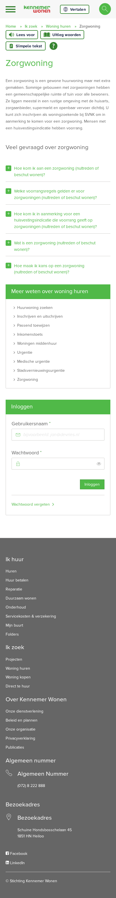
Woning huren (58, 26)
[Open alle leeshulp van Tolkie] (53, 46)
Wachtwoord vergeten (31, 504)
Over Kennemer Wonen (36, 699)
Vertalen (78, 9)
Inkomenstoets (30, 334)
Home (11, 26)
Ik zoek (31, 26)
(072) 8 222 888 (31, 785)
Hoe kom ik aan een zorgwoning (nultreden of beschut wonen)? (56, 171)
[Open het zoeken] (104, 9)
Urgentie (24, 352)
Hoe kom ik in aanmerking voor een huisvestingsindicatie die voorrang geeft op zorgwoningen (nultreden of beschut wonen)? (55, 220)
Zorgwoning (27, 379)
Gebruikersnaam (41, 423)
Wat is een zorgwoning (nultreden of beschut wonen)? (54, 246)
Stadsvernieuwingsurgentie (41, 370)
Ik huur (15, 559)
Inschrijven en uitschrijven (40, 316)
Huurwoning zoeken (35, 307)
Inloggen (92, 484)
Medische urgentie (33, 361)
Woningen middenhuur (37, 343)
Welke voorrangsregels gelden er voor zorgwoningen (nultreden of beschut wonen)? (55, 194)
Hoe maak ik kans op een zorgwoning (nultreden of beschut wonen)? (49, 269)
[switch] (98, 463)
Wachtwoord (37, 452)
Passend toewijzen (33, 325)
